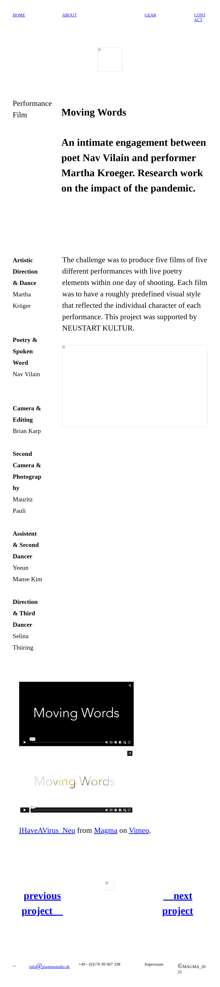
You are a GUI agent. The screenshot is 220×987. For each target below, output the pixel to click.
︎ (14, 964)
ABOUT (69, 15)
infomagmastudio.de (49, 966)
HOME (19, 15)
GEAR (150, 15)
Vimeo (139, 830)
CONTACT (200, 17)
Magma (105, 830)
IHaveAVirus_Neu (47, 830)
